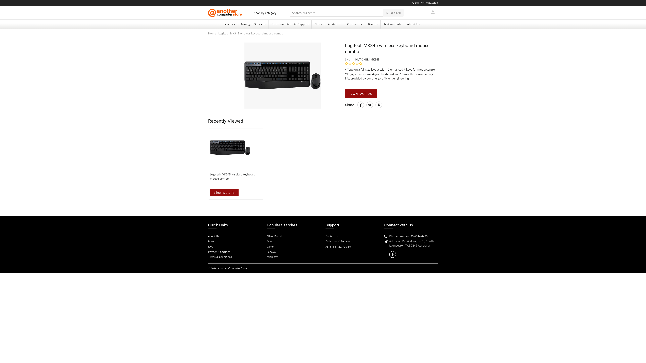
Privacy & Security (219, 251)
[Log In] (433, 13)
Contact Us (354, 24)
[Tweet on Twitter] (369, 105)
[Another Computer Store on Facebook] (392, 254)
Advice (333, 24)
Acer (269, 241)
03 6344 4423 (419, 236)
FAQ (210, 246)
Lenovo (271, 251)
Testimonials (392, 24)
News (318, 24)
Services (229, 24)
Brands (373, 24)
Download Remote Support (290, 24)
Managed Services (253, 24)
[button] (354, 64)
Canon (271, 246)
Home (212, 33)
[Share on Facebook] (360, 105)
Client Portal (274, 236)
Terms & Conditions (220, 256)
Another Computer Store (232, 268)
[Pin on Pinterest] (378, 105)
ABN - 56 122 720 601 (339, 246)
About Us (413, 24)
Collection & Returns (338, 241)
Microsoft (272, 256)
